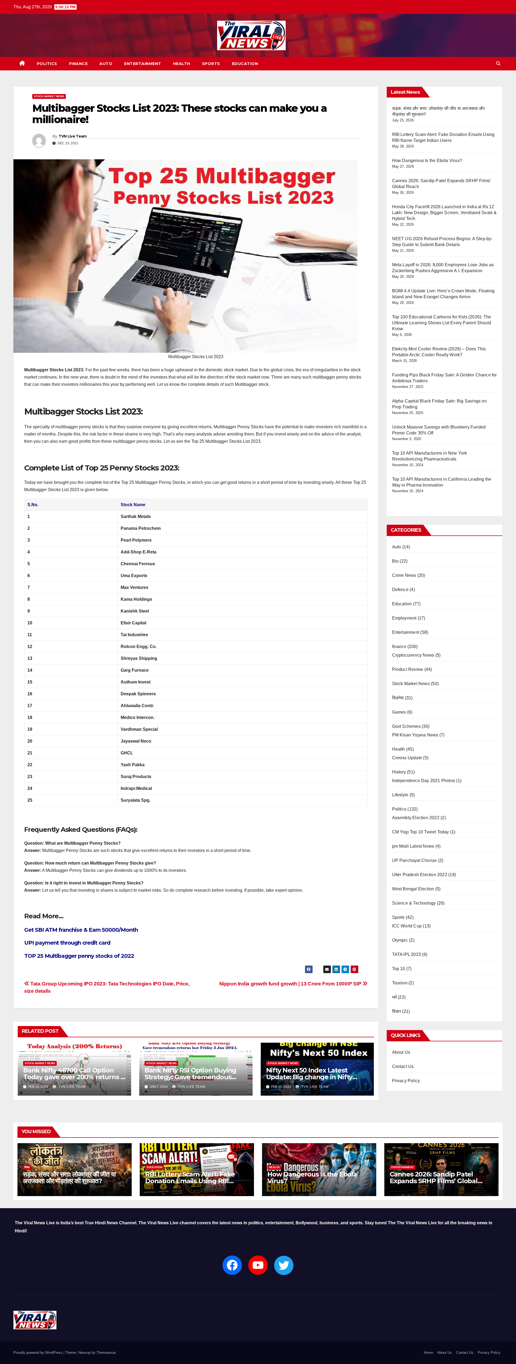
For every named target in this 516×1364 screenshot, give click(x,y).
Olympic (400, 940)
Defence (400, 589)
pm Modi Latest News (413, 846)
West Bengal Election (413, 889)
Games (399, 712)
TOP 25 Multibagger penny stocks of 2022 (79, 956)
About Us (401, 1052)
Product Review (407, 669)
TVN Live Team (73, 136)
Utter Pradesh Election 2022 (419, 874)
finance (78, 63)
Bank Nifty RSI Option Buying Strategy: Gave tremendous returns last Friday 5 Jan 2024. (191, 1077)
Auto (105, 63)
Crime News (404, 575)
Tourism (399, 983)
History (399, 772)
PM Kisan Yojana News (415, 735)
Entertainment (142, 63)
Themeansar (106, 1353)
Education (245, 63)
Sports (211, 63)
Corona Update (407, 757)
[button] (498, 63)
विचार (396, 1011)
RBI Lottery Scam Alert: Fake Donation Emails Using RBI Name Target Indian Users (190, 1181)
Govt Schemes (406, 726)
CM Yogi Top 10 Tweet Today (420, 832)
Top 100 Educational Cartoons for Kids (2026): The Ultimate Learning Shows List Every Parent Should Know (441, 323)
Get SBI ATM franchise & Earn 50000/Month (81, 930)
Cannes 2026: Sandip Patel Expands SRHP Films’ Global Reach (434, 1181)
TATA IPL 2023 (406, 954)
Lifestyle (400, 795)
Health (181, 63)
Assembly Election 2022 (415, 817)
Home (428, 1353)
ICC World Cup (407, 926)
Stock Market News (49, 96)
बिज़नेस (398, 698)
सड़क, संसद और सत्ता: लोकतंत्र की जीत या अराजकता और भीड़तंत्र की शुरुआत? (69, 1177)
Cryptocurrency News (413, 655)
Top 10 (398, 968)
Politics (47, 63)
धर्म (394, 997)
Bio (395, 561)
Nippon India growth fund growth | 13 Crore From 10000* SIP (291, 984)
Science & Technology (414, 903)
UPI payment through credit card (67, 943)
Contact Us (403, 1066)
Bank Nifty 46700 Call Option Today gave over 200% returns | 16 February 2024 (72, 1077)
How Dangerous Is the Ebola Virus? (427, 160)
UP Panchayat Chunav (414, 860)
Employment (404, 618)
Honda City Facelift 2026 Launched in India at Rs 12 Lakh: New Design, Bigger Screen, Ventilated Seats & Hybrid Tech (444, 212)
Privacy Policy (406, 1080)
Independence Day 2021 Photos (423, 780)
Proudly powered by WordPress (38, 1353)
